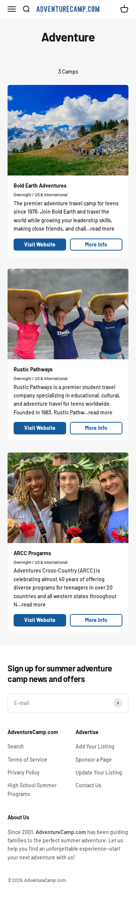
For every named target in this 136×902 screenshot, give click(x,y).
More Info (96, 244)
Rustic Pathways (33, 369)
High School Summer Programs (32, 789)
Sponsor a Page (94, 759)
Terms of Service (27, 759)
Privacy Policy (24, 772)
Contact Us (88, 785)
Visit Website (40, 244)
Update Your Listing (99, 772)
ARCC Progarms (32, 553)
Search (16, 746)
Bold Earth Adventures (40, 185)
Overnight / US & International (41, 194)
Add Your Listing (95, 746)
